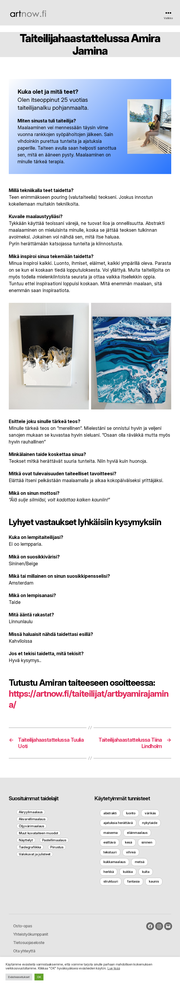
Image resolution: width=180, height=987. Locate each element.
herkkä (108, 872)
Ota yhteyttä (24, 951)
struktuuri (110, 881)
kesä (128, 842)
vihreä (131, 852)
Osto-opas (22, 926)
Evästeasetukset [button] (19, 977)
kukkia (128, 872)
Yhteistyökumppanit (30, 934)
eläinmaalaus (137, 833)
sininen (146, 842)
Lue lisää (113, 968)
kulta (145, 872)
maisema (110, 833)
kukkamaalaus (114, 862)
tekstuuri (110, 852)
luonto (130, 813)
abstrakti (110, 813)
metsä (139, 862)
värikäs (150, 813)
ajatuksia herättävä (118, 823)
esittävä (109, 842)
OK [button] (39, 977)
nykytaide (149, 823)
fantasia (133, 881)
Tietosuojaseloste (29, 942)
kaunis (154, 881)
